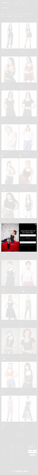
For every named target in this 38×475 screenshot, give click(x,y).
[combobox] (27, 242)
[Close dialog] (35, 224)
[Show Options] (35, 242)
